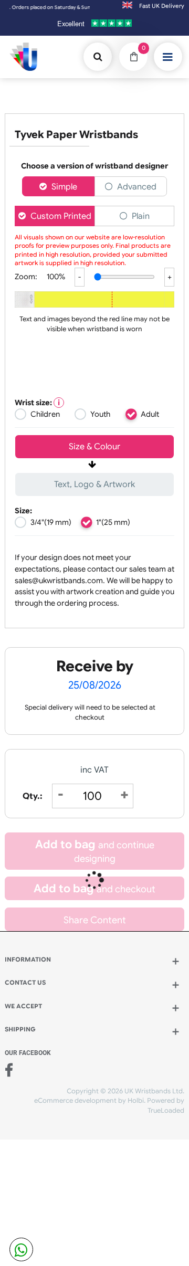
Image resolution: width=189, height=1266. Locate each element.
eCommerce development (75, 1100)
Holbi (136, 1100)
